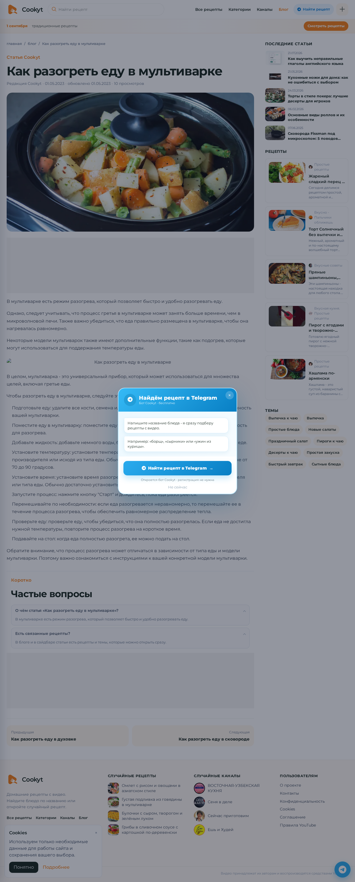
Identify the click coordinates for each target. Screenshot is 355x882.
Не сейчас (177, 487)
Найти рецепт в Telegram (180, 468)
